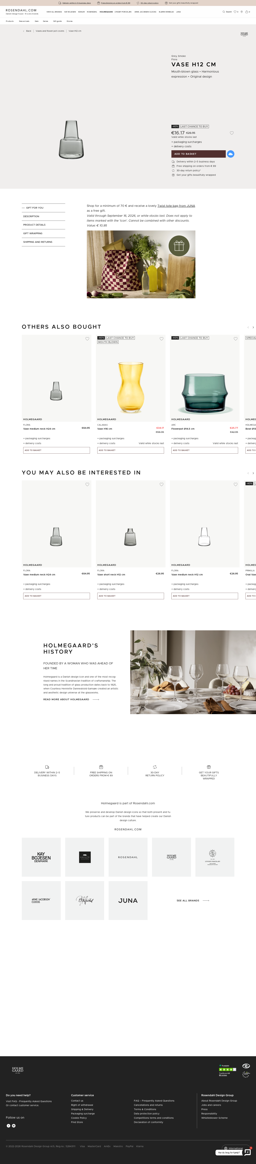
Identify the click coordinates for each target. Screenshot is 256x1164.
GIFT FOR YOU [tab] (34, 208)
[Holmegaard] (171, 857)
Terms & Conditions (145, 1109)
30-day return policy (150, 3)
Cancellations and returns (148, 1105)
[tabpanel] (141, 256)
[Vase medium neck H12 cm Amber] (234, 572)
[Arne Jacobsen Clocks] (41, 900)
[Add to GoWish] (230, 154)
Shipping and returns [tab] (37, 242)
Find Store (77, 1122)
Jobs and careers (211, 1105)
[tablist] (43, 256)
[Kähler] (84, 857)
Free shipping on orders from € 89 (115, 3)
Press (204, 1109)
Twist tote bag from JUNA (176, 205)
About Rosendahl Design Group (219, 1101)
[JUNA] (128, 900)
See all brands (188, 900)
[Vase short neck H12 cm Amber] (153, 572)
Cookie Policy (79, 1118)
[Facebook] (8, 1125)
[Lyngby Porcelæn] (214, 857)
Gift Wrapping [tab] (32, 233)
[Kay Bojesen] (41, 857)
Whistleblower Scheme (214, 1118)
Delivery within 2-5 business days (77, 3)
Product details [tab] (34, 225)
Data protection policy (146, 1113)
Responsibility (209, 1113)
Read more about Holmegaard (66, 699)
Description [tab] (31, 216)
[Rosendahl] (128, 857)
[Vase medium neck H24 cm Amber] (86, 426)
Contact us (77, 1101)
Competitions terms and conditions (154, 1118)
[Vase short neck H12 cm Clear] (160, 572)
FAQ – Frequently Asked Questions (154, 1101)
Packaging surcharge (83, 1113)
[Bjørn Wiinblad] (84, 900)
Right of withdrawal (82, 1105)
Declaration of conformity (148, 1122)
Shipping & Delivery (82, 1109)
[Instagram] (13, 1125)
